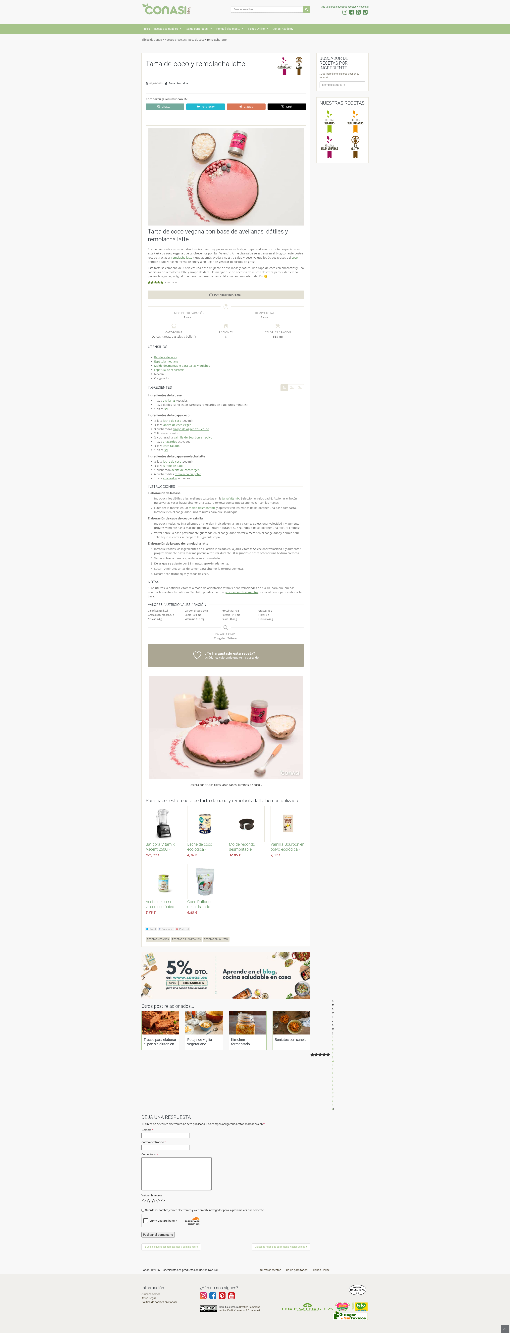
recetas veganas (158, 939)
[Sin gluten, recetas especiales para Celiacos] (299, 66)
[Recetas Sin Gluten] (355, 147)
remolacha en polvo (188, 474)
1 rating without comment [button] (333, 1072)
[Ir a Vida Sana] (360, 1306)
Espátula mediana (166, 361)
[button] (149, 282)
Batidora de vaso (165, 357)
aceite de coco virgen (177, 425)
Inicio (146, 28)
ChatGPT (167, 106)
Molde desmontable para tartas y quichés (182, 365)
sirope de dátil (173, 466)
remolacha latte (181, 257)
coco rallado (171, 446)
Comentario (149, 1154)
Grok (289, 106)
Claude (248, 106)
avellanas (169, 400)
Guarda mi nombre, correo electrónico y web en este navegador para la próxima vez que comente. (205, 1210)
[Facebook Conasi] (212, 1297)
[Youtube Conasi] (222, 1297)
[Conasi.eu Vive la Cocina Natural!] (167, 11)
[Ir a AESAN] (358, 1289)
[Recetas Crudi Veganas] (329, 147)
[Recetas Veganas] (329, 121)
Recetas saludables (166, 28)
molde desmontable (202, 508)
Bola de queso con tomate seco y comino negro (172, 1246)
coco (295, 257)
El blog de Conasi (151, 39)
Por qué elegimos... (228, 28)
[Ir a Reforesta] (307, 1306)
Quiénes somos (150, 1294)
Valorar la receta (151, 1195)
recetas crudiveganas (186, 939)
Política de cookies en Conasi (159, 1302)
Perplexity (208, 106)
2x (292, 387)
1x (284, 387)
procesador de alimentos (241, 592)
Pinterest (184, 929)
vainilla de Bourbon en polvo (193, 437)
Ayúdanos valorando (218, 657)
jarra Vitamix (230, 498)
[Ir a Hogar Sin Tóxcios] (350, 1315)
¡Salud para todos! (197, 28)
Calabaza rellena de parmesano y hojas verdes (280, 1246)
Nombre (147, 1130)
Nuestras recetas (175, 39)
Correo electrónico (153, 1142)
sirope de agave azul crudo (191, 429)
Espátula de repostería (169, 370)
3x (300, 387)
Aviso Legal (148, 1298)
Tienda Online (256, 28)
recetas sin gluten (216, 939)
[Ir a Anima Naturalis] (342, 1306)
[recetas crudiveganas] (284, 66)
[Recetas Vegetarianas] (355, 121)
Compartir (167, 929)
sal (166, 409)
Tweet (152, 929)
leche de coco (172, 421)
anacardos (170, 441)
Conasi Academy (283, 28)
